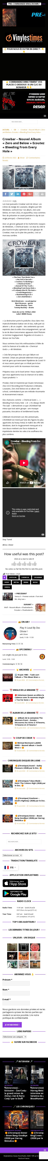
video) (7, 587)
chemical (25, 577)
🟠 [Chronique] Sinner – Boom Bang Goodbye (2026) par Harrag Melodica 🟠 (30, 818)
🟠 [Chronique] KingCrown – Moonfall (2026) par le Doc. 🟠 (15, 1135)
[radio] (14, 564)
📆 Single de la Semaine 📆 (24, 690)
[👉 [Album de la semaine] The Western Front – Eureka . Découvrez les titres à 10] (8, 721)
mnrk (26, 582)
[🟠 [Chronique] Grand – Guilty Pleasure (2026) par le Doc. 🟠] (8, 768)
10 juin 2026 (21, 680)
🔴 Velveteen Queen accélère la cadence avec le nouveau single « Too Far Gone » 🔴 (29, 697)
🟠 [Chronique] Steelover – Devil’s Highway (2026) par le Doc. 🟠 (30, 800)
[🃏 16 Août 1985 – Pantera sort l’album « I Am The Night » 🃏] (35, 947)
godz (6, 582)
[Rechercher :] (24, 121)
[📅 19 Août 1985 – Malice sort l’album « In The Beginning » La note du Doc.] (24, 947)
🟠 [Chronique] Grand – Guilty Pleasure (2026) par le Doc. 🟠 (29, 766)
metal (16, 582)
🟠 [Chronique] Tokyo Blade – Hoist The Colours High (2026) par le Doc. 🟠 (30, 783)
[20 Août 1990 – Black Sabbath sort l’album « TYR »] (12, 947)
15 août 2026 (21, 751)
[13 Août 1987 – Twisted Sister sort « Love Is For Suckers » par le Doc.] (35, 956)
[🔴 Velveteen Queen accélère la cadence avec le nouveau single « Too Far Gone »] (8, 698)
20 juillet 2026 (21, 728)
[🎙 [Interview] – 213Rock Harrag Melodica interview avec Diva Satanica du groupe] (16, 1074)
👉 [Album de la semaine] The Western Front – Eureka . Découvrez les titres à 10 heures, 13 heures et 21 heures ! (30, 721)
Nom (6, 989)
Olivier (22, 158)
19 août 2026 (21, 806)
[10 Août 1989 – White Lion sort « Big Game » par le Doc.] (35, 964)
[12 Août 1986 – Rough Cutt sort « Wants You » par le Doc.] (24, 964)
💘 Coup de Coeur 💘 (24, 737)
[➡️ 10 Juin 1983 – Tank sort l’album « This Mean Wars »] (8, 677)
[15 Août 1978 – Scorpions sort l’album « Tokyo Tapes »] (12, 956)
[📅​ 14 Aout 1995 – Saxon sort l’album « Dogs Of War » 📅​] (24, 956)
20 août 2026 (21, 771)
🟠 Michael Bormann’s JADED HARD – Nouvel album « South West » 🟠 (28, 745)
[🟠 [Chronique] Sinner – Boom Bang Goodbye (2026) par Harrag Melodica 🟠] (8, 818)
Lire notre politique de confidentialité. (21, 1016)
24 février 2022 (10, 158)
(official (13, 577)
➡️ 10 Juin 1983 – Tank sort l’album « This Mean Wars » (27, 676)
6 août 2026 (20, 703)
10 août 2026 (21, 823)
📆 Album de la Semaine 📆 (24, 712)
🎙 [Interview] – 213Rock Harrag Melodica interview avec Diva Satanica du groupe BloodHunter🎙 (16, 1093)
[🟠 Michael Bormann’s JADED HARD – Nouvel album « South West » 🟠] (8, 745)
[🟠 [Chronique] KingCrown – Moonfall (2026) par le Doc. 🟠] (16, 1120)
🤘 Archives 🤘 (24, 669)
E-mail (7, 999)
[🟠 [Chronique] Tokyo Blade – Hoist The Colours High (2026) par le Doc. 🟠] (8, 783)
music (35, 582)
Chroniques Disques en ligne (24, 760)
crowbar (38, 577)
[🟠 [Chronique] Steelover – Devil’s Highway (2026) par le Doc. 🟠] (8, 801)
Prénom (7, 979)
